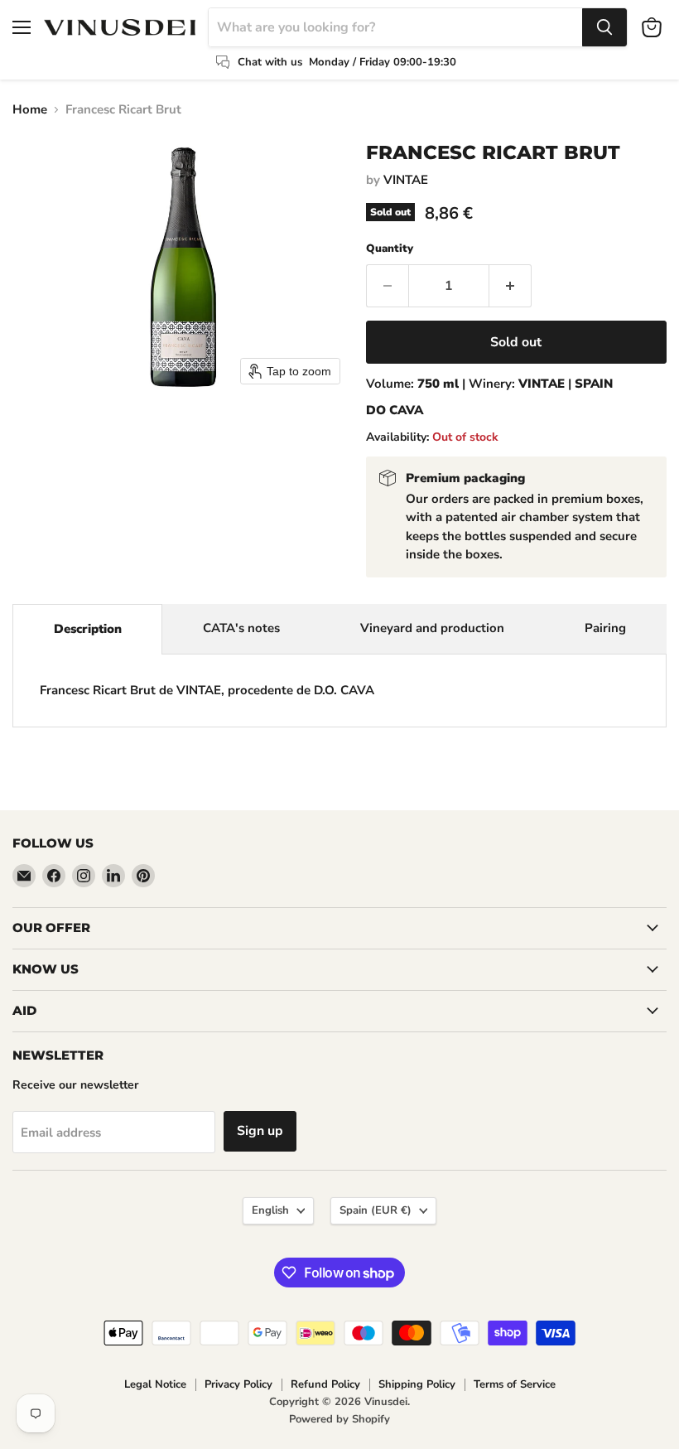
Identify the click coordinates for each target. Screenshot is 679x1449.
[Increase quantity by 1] (510, 285)
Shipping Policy (416, 1384)
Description (88, 629)
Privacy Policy (238, 1384)
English (270, 1210)
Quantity (389, 249)
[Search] (604, 27)
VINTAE (405, 179)
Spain (376, 1210)
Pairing (605, 628)
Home (29, 110)
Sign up (260, 1131)
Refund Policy (325, 1384)
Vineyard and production (432, 628)
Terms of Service (515, 1384)
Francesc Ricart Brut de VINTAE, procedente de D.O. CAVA (207, 690)
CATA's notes (241, 628)
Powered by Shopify (339, 1419)
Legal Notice (155, 1384)
